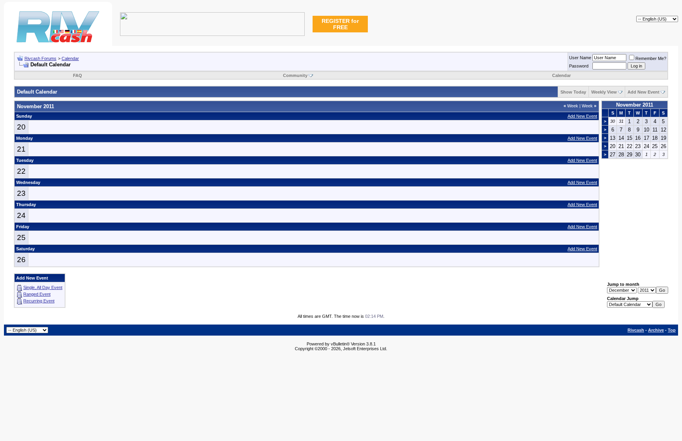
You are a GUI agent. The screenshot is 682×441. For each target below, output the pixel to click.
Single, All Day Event (42, 287)
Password (578, 66)
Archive (656, 330)
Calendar (70, 58)
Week (571, 105)
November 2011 (634, 105)
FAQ (77, 75)
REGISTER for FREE (340, 24)
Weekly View (604, 92)
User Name (580, 57)
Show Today (573, 92)
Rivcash (636, 330)
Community (295, 75)
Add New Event (644, 92)
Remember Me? (650, 58)
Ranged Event (37, 294)
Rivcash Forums (40, 58)
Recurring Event (38, 300)
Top (672, 330)
